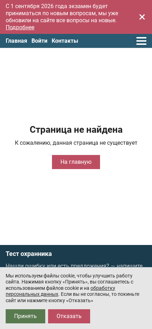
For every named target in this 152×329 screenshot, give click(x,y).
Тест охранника (29, 254)
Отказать (69, 316)
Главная (16, 40)
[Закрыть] (142, 17)
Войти (39, 40)
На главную (76, 161)
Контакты (65, 40)
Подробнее (20, 27)
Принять (25, 316)
